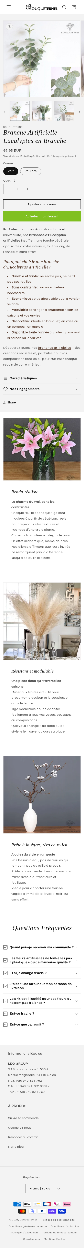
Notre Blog (16, 1146)
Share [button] (11, 402)
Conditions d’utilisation (65, 1226)
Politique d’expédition (24, 1233)
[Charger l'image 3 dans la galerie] (64, 111)
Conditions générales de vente (28, 1226)
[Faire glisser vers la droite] (79, 111)
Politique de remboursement (59, 1233)
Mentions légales (54, 1239)
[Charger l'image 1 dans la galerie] (20, 111)
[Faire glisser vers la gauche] (4, 111)
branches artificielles (54, 347)
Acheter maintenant (42, 216)
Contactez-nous (19, 1127)
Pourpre (31, 171)
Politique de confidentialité (58, 1220)
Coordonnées (31, 1239)
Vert (11, 171)
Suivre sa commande (23, 1118)
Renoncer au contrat (23, 1137)
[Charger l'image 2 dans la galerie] (42, 111)
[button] (8, 7)
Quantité (9, 180)
